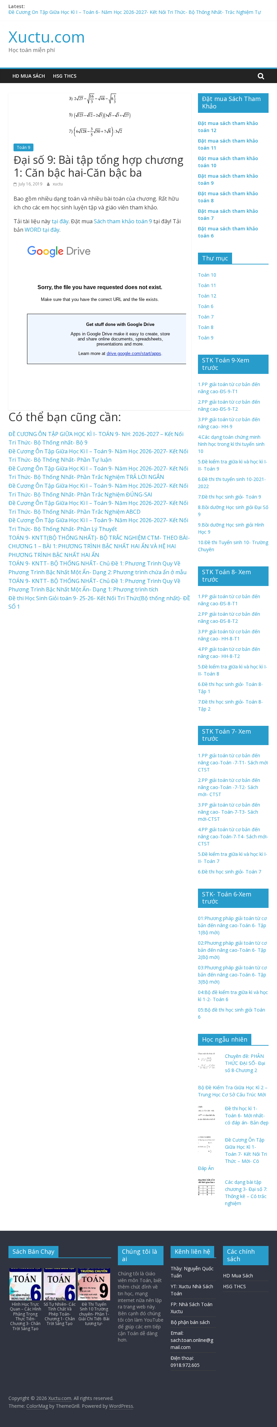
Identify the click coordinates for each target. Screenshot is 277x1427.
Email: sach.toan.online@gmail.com (192, 1340)
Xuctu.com (46, 36)
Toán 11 (207, 285)
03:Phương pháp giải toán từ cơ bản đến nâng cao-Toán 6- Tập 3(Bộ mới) (232, 974)
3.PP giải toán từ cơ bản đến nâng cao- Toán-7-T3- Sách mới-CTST (229, 811)
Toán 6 (205, 306)
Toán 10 (207, 275)
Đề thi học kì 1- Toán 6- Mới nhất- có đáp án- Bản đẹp (247, 1115)
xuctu (58, 184)
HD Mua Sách (28, 76)
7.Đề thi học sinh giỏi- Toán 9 (229, 496)
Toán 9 (23, 147)
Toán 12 (207, 295)
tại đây (60, 221)
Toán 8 (205, 327)
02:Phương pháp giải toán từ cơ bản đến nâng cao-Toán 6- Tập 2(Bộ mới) (232, 950)
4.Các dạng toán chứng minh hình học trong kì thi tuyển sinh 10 (231, 444)
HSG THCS (64, 76)
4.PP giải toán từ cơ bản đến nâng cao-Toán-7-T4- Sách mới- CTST (233, 836)
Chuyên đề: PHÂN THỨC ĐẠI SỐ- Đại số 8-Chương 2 (245, 1063)
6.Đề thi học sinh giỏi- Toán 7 (229, 871)
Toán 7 (205, 316)
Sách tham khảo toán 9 (123, 221)
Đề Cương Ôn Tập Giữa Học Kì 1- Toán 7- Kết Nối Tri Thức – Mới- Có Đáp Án (232, 1154)
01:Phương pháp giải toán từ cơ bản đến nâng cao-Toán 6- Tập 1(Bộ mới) (232, 925)
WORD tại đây (42, 229)
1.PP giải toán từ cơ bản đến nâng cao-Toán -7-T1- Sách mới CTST (233, 762)
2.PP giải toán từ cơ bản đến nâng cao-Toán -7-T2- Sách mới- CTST (229, 787)
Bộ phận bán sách (190, 1322)
